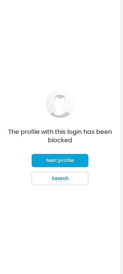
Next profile (60, 160)
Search (60, 178)
